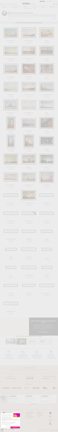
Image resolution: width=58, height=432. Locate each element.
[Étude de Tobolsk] (28, 285)
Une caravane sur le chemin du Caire (28, 275)
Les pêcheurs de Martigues (29, 131)
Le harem (46, 77)
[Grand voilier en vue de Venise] (11, 164)
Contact (56, 430)
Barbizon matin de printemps (29, 41)
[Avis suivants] (57, 399)
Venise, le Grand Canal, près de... (11, 41)
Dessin (34, 6)
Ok (55, 378)
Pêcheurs (46, 113)
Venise (10, 275)
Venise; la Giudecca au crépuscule (29, 203)
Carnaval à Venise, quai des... (28, 149)
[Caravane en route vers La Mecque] (47, 285)
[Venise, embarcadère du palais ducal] (47, 91)
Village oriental (46, 41)
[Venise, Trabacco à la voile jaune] (29, 181)
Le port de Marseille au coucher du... (28, 95)
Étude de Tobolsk (28, 293)
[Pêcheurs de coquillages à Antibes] (29, 109)
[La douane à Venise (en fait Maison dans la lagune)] (11, 231)
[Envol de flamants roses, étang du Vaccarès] (29, 213)
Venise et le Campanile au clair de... (46, 167)
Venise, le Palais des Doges (47, 185)
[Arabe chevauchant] (10, 129)
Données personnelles (54, 430)
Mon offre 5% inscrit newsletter (40, 416)
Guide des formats (28, 414)
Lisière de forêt (46, 149)
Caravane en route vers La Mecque (47, 293)
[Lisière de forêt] (47, 145)
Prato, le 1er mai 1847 (47, 221)
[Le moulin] (10, 249)
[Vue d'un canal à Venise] (11, 147)
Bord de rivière (47, 59)
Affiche (25, 6)
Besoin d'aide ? (49, 1)
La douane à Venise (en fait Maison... (10, 239)
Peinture (4, 6)
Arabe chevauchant (11, 131)
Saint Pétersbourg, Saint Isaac (10, 113)
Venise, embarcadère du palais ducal (46, 95)
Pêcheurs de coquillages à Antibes (29, 113)
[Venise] (10, 267)
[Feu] (47, 249)
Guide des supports (28, 413)
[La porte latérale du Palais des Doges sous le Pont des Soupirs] (11, 195)
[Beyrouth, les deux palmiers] (11, 181)
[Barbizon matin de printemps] (29, 37)
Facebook (8, 18)
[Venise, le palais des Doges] (11, 73)
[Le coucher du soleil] (11, 285)
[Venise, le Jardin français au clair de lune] (47, 195)
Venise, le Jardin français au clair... (47, 203)
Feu (46, 257)
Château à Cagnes (28, 239)
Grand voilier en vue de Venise (10, 167)
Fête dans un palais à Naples (11, 221)
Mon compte (39, 414)
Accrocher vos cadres (29, 417)
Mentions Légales (51, 430)
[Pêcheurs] (47, 109)
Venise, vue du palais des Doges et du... (11, 59)
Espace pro (42, 1)
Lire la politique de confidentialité (6, 424)
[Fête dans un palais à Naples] (11, 213)
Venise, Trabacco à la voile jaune (29, 185)
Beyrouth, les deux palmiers (11, 185)
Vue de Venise (29, 167)
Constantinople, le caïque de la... (11, 311)
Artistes (43, 6)
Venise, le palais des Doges (11, 77)
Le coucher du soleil (11, 293)
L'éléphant (46, 239)
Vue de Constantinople (10, 95)
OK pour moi (15, 427)
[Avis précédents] (8, 399)
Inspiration (53, 6)
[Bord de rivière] (47, 55)
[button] (2, 430)
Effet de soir (46, 131)
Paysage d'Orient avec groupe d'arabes (28, 59)
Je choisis (5, 427)
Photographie (15, 6)
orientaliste (51, 14)
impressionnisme (46, 15)
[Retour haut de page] (3, 315)
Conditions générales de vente (43, 430)
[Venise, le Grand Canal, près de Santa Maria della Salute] (11, 37)
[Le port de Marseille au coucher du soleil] (29, 91)
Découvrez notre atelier (43, 332)
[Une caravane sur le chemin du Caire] (29, 267)
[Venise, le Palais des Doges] (47, 182)
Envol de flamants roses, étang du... (28, 221)
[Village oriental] (47, 37)
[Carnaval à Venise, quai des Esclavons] (29, 147)
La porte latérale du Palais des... (11, 203)
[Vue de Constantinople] (11, 91)
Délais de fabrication (28, 415)
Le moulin (10, 257)
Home (24, 8)
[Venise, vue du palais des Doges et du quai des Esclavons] (11, 55)
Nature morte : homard (28, 77)
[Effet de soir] (47, 128)
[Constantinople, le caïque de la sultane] (11, 303)
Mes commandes (40, 413)
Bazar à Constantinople (28, 257)
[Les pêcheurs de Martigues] (29, 127)
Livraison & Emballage (29, 416)
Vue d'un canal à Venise (10, 149)
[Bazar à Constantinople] (29, 249)
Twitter (9, 18)
